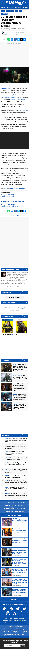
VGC (25, 632)
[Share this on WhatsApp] (8, 39)
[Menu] (2, 2)
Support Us (7, 505)
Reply (19, 286)
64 (18, 215)
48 (10, 400)
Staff (14, 503)
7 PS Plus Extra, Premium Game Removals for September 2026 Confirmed (16, 471)
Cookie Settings (9, 511)
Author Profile (11, 286)
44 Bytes (17, 620)
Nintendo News (6, 632)
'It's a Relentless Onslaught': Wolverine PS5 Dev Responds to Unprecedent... (14, 453)
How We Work (22, 503)
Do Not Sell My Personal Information (15, 622)
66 (10, 390)
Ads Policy (16, 508)
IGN (14, 632)
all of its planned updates (18, 99)
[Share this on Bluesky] (12, 39)
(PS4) (7, 195)
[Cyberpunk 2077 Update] (14, 75)
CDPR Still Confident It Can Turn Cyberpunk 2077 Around (14, 21)
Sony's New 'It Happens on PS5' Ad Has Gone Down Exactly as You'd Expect (15, 464)
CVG (18, 634)
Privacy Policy (21, 505)
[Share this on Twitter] (18, 39)
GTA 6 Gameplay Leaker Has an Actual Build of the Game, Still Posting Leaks (16, 440)
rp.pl (6, 188)
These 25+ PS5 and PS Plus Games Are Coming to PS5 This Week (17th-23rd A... (15, 446)
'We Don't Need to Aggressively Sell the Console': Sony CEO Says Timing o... (16, 482)
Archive (23, 508)
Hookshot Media (13, 618)
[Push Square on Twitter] (18, 609)
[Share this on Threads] (21, 39)
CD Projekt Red (9, 11)
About (10, 503)
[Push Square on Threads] (14, 613)
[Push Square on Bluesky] (24, 609)
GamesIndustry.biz (10, 634)
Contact (14, 505)
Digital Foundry (20, 629)
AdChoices (24, 620)
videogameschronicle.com (17, 188)
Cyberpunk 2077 (6, 88)
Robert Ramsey (6, 35)
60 (10, 380)
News (3, 11)
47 (10, 409)
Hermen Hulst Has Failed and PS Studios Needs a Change (16, 458)
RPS (23, 634)
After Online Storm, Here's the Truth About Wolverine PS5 (16, 476)
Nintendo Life (13, 626)
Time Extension (9, 629)
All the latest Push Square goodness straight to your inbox (14, 641)
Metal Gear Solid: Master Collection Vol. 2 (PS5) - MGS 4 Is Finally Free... (16, 489)
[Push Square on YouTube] (11, 609)
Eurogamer (19, 632)
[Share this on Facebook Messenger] (24, 39)
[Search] (26, 2)
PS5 (16, 11)
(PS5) (7, 196)
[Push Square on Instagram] (8, 613)
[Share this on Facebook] (15, 39)
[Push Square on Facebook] (21, 613)
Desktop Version (19, 511)
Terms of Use (8, 508)
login (22, 308)
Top (5, 503)
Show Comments (15, 297)
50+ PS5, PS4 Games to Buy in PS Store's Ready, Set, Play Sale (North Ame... (16, 495)
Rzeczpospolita (23, 110)
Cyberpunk (4, 13)
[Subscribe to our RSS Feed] (5, 609)
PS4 (20, 11)
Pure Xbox (21, 626)
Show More (14, 599)
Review (9, 205)
